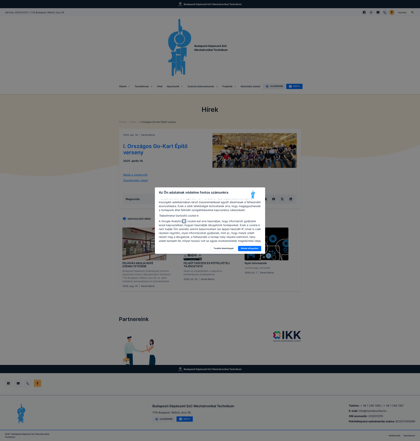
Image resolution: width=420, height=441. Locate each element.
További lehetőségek (224, 248)
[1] (184, 221)
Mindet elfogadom (249, 248)
